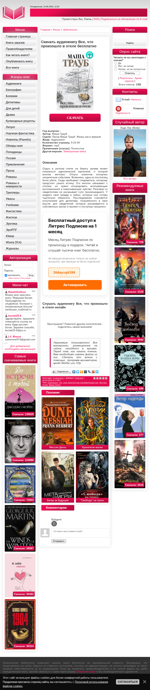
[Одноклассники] (82, 371)
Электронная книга (74, 151)
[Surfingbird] (97, 371)
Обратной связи (86, 671)
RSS (96, 19)
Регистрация (25, 278)
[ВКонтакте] (74, 371)
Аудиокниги (58, 378)
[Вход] (54, 523)
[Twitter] (78, 371)
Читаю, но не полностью (131, 69)
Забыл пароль (13, 278)
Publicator (79, 378)
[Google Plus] (93, 371)
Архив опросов (133, 79)
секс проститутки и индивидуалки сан (80, 382)
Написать (136, 99)
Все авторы (129, 178)
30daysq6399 (64, 271)
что (60, 382)
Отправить (59, 541)
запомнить (14, 275)
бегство (102, 382)
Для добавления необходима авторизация (20, 347)
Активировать (75, 285)
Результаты (126, 78)
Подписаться (123, 113)
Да (119, 63)
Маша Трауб (54, 385)
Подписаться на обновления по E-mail (124, 19)
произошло (53, 382)
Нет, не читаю (126, 66)
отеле (45, 385)
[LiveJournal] (89, 371)
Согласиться (128, 681)
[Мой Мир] (85, 371)
